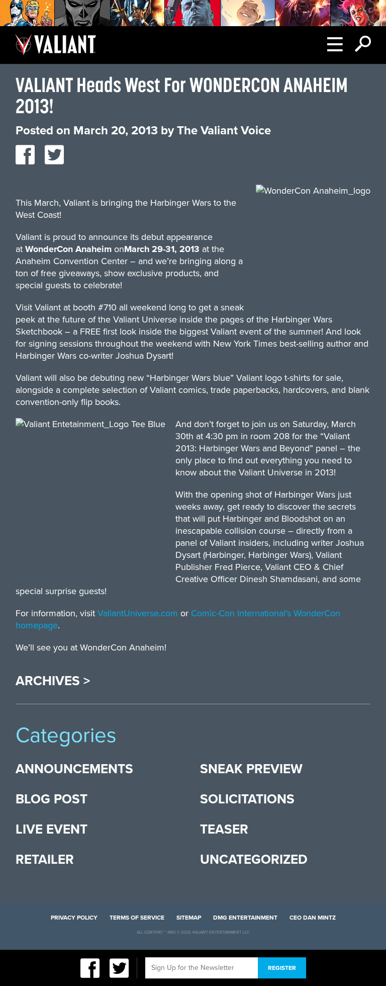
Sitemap (188, 917)
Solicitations (247, 799)
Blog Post (51, 799)
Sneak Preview (251, 769)
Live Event (51, 829)
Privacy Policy (74, 917)
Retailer (45, 859)
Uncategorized (254, 859)
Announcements (74, 769)
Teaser (224, 829)
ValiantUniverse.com (138, 613)
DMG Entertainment (245, 917)
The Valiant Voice (224, 130)
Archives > (53, 681)
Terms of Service (137, 917)
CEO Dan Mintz (313, 917)
